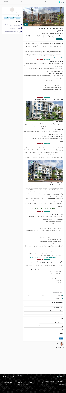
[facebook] (11, 376)
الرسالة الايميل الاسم (59, 322)
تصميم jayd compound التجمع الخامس (15, 25)
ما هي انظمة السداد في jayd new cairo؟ (56, 310)
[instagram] (3, 376)
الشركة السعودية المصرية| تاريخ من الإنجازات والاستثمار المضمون (13, 32)
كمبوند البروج (38, 55)
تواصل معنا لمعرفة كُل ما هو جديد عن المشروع (14, 28)
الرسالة (61, 333)
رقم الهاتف (61, 326)
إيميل (6, 17)
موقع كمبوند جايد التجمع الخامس (16, 22)
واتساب (46, 59)
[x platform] (8, 376)
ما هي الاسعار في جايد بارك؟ (58, 307)
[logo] (61, 2)
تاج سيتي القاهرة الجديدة (8, 382)
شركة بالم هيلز (20, 382)
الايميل (61, 329)
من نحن (41, 382)
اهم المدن (31, 382)
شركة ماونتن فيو (19, 384)
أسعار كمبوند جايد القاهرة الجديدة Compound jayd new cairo (12, 24)
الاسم (61, 318)
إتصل (17, 17)
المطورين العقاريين (29, 384)
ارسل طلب (59, 39)
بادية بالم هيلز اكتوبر (9, 387)
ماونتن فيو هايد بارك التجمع (9, 385)
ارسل (61, 338)
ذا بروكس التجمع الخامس (58, 57)
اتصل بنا (39, 59)
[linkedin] (6, 376)
